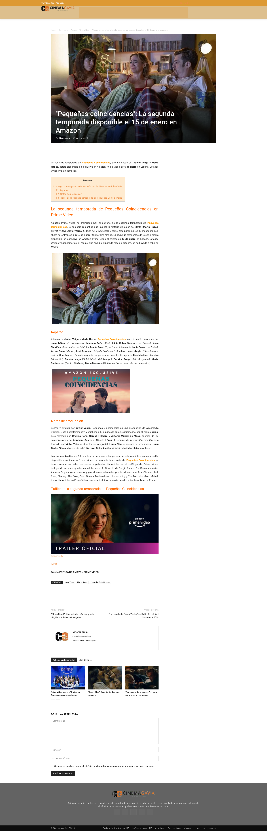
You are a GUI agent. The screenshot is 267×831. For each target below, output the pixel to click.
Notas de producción (69, 194)
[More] (90, 152)
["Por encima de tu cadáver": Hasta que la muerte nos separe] (142, 677)
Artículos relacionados (64, 660)
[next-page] (58, 701)
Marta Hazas (82, 582)
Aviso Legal (160, 828)
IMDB (54, 564)
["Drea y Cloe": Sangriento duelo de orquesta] (105, 677)
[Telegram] (75, 152)
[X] (61, 152)
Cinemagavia (64, 138)
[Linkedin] (68, 152)
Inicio (53, 30)
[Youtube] (97, 646)
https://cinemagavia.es (81, 636)
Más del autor (85, 660)
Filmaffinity (57, 556)
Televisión (63, 30)
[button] (203, 3)
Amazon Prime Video (80, 30)
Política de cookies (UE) (142, 828)
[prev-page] (53, 701)
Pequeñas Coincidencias (100, 582)
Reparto (62, 190)
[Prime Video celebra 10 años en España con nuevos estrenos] (68, 677)
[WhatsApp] (82, 152)
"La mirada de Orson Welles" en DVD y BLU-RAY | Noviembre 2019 (134, 616)
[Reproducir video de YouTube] (105, 524)
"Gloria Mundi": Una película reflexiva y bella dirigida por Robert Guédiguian (72, 616)
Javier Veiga (69, 582)
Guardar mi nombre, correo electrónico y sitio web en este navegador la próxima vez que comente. (104, 766)
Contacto (188, 828)
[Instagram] (80, 646)
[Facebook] (54, 152)
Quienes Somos (174, 828)
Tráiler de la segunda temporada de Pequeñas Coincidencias (89, 197)
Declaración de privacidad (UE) (116, 828)
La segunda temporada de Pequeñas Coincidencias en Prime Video (88, 186)
